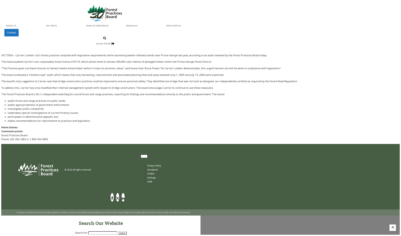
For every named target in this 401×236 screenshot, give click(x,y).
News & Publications (97, 25)
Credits (150, 173)
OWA (149, 181)
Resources (132, 25)
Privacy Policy (154, 165)
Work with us (173, 25)
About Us (11, 25)
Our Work (51, 25)
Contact (11, 32)
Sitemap (151, 177)
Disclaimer (152, 169)
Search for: (81, 232)
